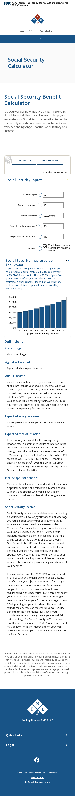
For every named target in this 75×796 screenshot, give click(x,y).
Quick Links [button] (14, 735)
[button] (37, 179)
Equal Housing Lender (39, 782)
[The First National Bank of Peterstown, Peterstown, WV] (37, 19)
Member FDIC (37, 777)
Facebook (37, 761)
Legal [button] (10, 745)
